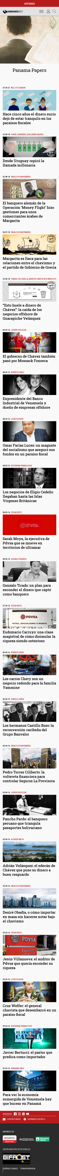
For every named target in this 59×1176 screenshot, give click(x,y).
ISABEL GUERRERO (18, 134)
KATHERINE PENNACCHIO (21, 466)
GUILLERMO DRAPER (35, 134)
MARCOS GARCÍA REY (38, 279)
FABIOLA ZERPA (17, 699)
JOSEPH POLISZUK (18, 330)
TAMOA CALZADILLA (19, 279)
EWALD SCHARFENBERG (21, 177)
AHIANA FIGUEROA (18, 559)
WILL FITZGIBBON (18, 88)
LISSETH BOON (17, 419)
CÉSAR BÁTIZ (16, 512)
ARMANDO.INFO (17, 1068)
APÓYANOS (29, 3)
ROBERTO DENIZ (17, 372)
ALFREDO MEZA (17, 839)
